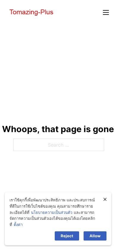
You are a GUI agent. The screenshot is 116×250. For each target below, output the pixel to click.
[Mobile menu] (106, 12)
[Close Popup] (105, 199)
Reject (67, 235)
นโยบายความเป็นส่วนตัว (51, 212)
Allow (95, 235)
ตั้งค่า (18, 224)
